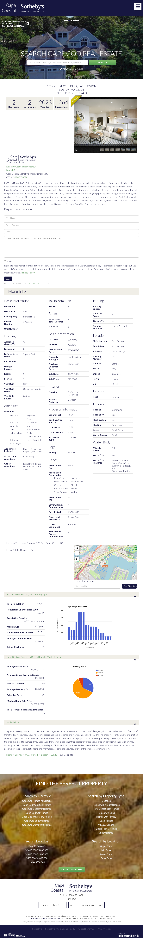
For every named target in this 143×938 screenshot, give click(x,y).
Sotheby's (37, 929)
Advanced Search (73, 69)
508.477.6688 (19, 21)
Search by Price (36, 841)
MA (27, 754)
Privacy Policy (28, 272)
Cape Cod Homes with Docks (37, 801)
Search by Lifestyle (37, 796)
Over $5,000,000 (37, 846)
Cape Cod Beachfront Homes (36, 809)
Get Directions (130, 586)
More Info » (12, 170)
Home (9, 754)
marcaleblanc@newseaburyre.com (45, 918)
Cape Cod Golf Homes (37, 813)
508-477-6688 (20, 177)
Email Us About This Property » (21, 166)
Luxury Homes (106, 833)
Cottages (106, 801)
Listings (18, 754)
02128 (54, 754)
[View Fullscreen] (77, 559)
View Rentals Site (52, 905)
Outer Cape (106, 858)
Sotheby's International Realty (60, 929)
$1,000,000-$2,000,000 (36, 854)
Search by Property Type (106, 796)
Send (8, 279)
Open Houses (106, 821)
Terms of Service (42, 284)
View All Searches (71, 869)
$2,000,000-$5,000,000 (36, 850)
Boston (44, 754)
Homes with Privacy (106, 817)
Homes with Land (106, 813)
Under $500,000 (37, 862)
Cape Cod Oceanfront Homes (37, 825)
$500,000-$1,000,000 (36, 858)
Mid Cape (106, 850)
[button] (102, 62)
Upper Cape (106, 846)
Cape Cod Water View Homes (37, 817)
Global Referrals (86, 929)
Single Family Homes (106, 829)
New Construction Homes (106, 809)
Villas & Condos (106, 825)
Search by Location (106, 841)
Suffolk (34, 754)
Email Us (7, 23)
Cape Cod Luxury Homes (36, 821)
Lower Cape (106, 854)
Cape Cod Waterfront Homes (37, 805)
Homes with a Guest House (106, 805)
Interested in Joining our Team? (86, 905)
